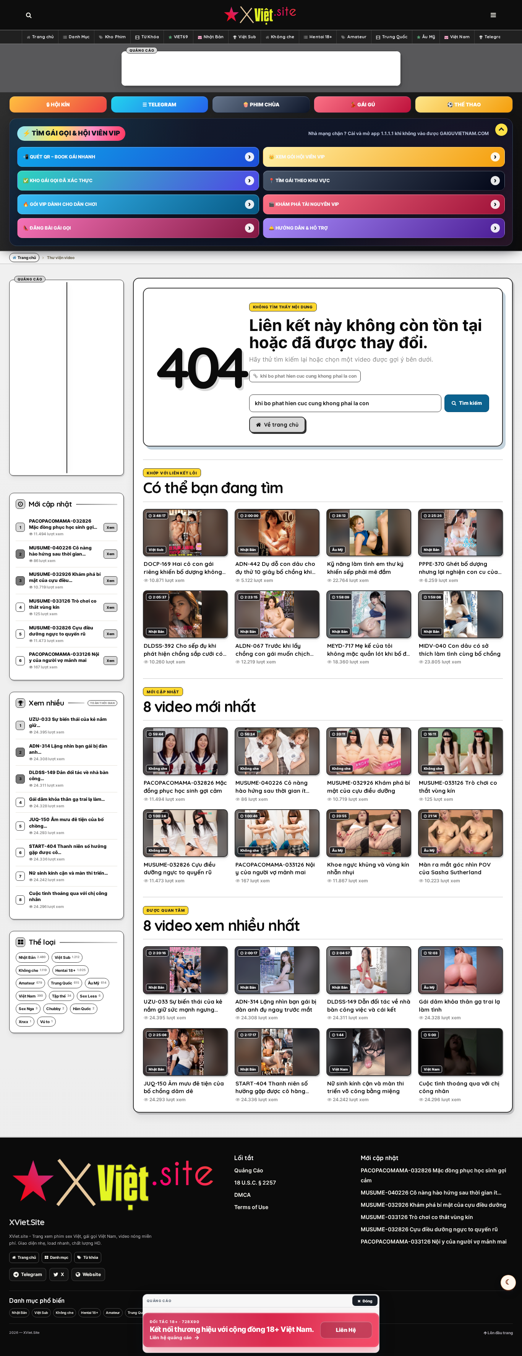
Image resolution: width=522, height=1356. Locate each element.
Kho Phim (115, 36)
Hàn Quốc (83, 1008)
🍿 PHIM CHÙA (261, 104)
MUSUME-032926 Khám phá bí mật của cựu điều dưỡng (433, 1204)
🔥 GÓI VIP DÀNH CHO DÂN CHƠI (60, 204)
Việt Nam (460, 36)
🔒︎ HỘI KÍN (58, 104)
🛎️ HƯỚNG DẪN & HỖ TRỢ (298, 228)
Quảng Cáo (248, 1170)
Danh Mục (79, 36)
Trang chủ (42, 36)
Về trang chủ (281, 424)
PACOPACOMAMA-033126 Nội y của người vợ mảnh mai (434, 1241)
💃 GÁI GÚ (362, 104)
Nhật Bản (214, 36)
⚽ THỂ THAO (464, 104)
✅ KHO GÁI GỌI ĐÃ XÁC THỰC (57, 180)
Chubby (55, 1008)
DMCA (242, 1194)
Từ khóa (90, 1257)
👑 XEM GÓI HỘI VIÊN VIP (297, 157)
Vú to (46, 1021)
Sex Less (90, 996)
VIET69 (181, 36)
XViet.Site (26, 1222)
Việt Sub (247, 36)
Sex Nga (28, 1008)
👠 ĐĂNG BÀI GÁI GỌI (47, 228)
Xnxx (25, 1021)
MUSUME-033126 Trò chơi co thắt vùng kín (417, 1217)
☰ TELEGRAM (159, 104)
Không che (282, 36)
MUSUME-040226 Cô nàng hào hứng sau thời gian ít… (431, 1192)
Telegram (495, 36)
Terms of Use (251, 1207)
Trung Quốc (394, 36)
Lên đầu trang (500, 1332)
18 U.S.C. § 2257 (255, 1182)
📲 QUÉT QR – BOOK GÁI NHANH (59, 157)
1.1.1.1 (387, 133)
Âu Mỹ (428, 36)
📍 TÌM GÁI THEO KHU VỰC (299, 180)
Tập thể (61, 996)
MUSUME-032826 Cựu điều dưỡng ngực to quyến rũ (429, 1229)
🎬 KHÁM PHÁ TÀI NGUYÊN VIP (304, 204)
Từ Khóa (150, 36)
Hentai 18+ (321, 36)
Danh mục (59, 1257)
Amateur (356, 36)
